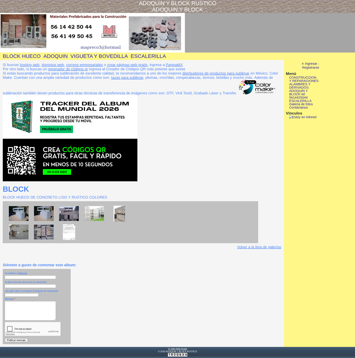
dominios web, (53, 65)
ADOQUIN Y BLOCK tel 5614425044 (298, 94)
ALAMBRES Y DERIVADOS (299, 85)
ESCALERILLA (148, 56)
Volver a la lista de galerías (259, 247)
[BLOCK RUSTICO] (119, 221)
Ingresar (22, 273)
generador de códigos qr (68, 69)
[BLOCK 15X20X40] (44, 220)
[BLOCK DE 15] (69, 220)
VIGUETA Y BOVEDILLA (99, 56)
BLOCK (16, 189)
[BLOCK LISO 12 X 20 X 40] (19, 220)
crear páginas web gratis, (127, 65)
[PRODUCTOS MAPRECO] (94, 220)
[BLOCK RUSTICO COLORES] (44, 239)
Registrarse (310, 67)
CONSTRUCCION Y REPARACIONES (304, 79)
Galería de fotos (301, 104)
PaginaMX (174, 65)
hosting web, (30, 65)
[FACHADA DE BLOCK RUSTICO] (19, 239)
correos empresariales (84, 65)
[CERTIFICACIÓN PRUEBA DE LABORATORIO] (69, 239)
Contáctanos (298, 107)
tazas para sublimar (127, 77)
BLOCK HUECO (22, 56)
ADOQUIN (55, 56)
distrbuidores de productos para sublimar (215, 73)
